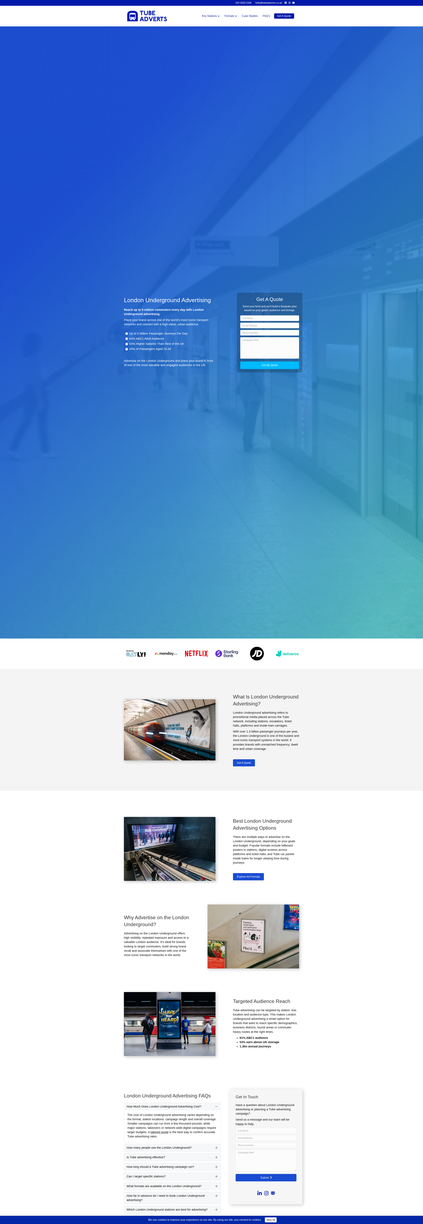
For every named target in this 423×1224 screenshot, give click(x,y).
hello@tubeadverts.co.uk (268, 2)
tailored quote (160, 1132)
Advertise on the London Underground (149, 360)
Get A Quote (284, 16)
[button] (269, 365)
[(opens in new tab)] (136, 653)
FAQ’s (266, 16)
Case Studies (250, 16)
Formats (229, 16)
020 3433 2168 (243, 2)
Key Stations (209, 16)
